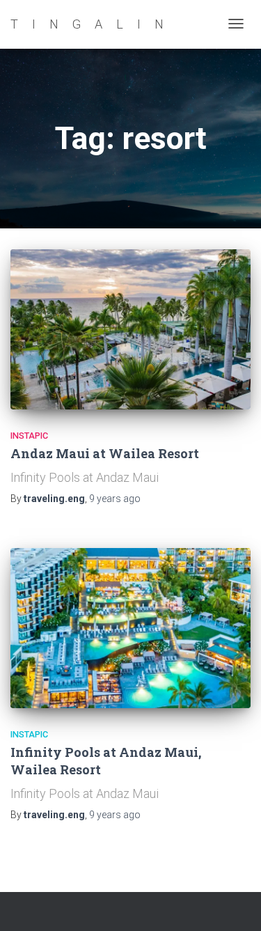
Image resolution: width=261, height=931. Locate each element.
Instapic (29, 435)
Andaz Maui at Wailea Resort (104, 453)
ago (115, 498)
